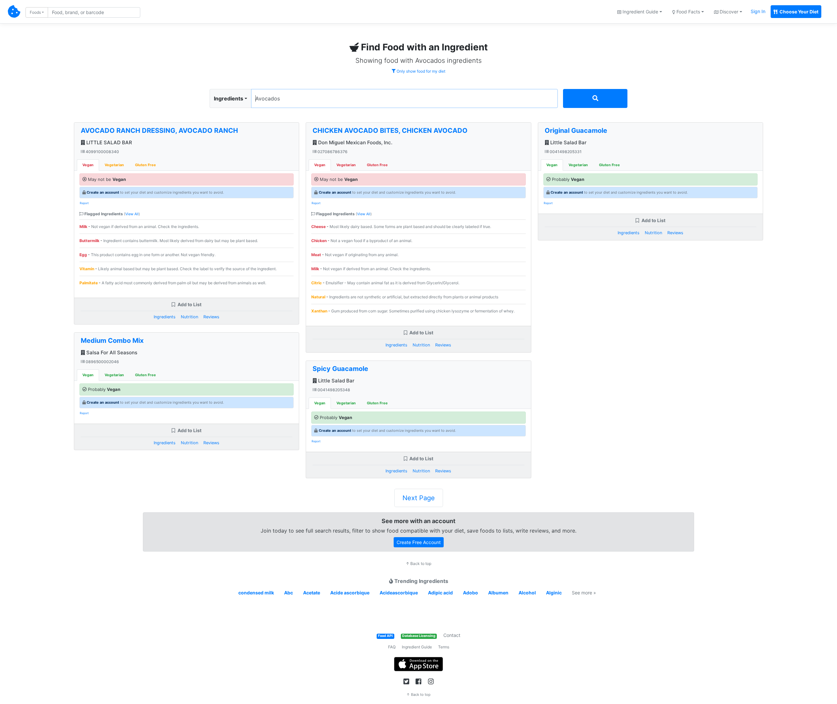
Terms (443, 646)
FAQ (392, 646)
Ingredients (228, 98)
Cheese (318, 226)
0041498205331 (565, 151)
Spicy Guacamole (340, 369)
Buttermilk (89, 240)
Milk (83, 226)
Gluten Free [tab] (145, 165)
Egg (83, 254)
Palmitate (88, 282)
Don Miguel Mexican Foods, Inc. (354, 142)
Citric (316, 282)
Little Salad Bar (335, 381)
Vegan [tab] (88, 165)
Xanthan (319, 310)
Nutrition (189, 316)
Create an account (103, 192)
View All (132, 214)
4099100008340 (102, 151)
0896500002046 (102, 361)
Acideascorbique (399, 592)
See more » (584, 592)
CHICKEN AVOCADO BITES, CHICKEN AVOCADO (390, 130)
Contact (451, 635)
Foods (35, 12)
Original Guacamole (576, 130)
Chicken (319, 240)
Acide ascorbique (349, 592)
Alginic (554, 592)
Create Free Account (419, 542)
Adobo (470, 592)
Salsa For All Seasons (111, 352)
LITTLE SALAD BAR (108, 142)
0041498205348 (333, 389)
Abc (288, 592)
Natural (318, 296)
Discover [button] (728, 11)
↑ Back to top (418, 563)
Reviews (211, 316)
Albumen (498, 592)
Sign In (758, 11)
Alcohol (527, 592)
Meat (316, 254)
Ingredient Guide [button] (639, 11)
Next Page (418, 498)
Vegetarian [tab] (114, 165)
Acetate (311, 592)
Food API (385, 636)
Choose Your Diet (798, 11)
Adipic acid (440, 592)
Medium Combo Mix (112, 340)
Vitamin (86, 268)
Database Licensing (419, 636)
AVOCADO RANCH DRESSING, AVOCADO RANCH (159, 130)
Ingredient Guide (417, 646)
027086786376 (332, 151)
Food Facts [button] (687, 11)
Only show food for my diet (420, 71)
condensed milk (256, 592)
